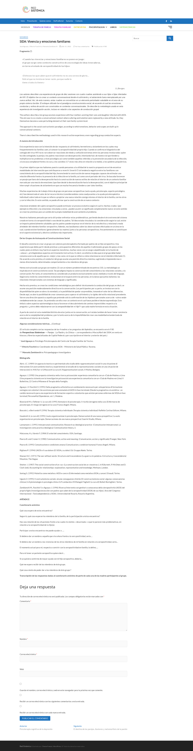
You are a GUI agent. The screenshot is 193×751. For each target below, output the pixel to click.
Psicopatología (97, 27)
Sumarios (69, 21)
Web (22, 669)
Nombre (24, 639)
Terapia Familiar (62, 27)
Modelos (25, 27)
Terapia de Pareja (42, 27)
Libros (113, 27)
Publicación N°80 (100, 46)
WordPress (57, 746)
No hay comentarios (82, 46)
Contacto (78, 21)
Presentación (32, 21)
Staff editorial (58, 21)
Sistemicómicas (127, 27)
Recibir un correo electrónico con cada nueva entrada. (43, 712)
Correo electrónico (28, 654)
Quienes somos (45, 21)
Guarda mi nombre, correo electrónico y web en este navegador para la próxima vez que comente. (61, 690)
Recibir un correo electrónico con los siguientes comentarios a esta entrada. (52, 701)
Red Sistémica (25, 746)
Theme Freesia (47, 746)
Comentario (25, 601)
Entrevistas (80, 27)
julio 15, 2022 (66, 46)
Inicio (23, 21)
